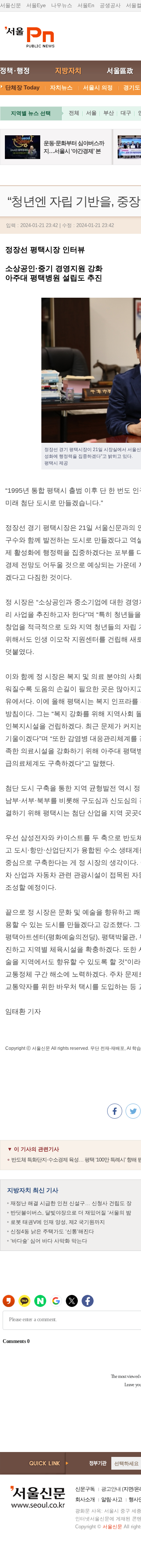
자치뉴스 (61, 87)
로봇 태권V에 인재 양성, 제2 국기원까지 (58, 1222)
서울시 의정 (98, 87)
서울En (85, 5)
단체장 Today (22, 87)
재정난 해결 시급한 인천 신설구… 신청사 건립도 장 (71, 1203)
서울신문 (10, 5)
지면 (128, 1489)
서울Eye (36, 5)
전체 (74, 113)
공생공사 (110, 5)
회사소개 (85, 1499)
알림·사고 (111, 1499)
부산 (108, 113)
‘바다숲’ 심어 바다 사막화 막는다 (49, 1241)
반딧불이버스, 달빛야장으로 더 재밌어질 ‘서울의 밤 (71, 1213)
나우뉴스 (61, 5)
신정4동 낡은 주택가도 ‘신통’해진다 (52, 1231)
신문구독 (85, 1489)
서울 (91, 113)
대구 (126, 113)
